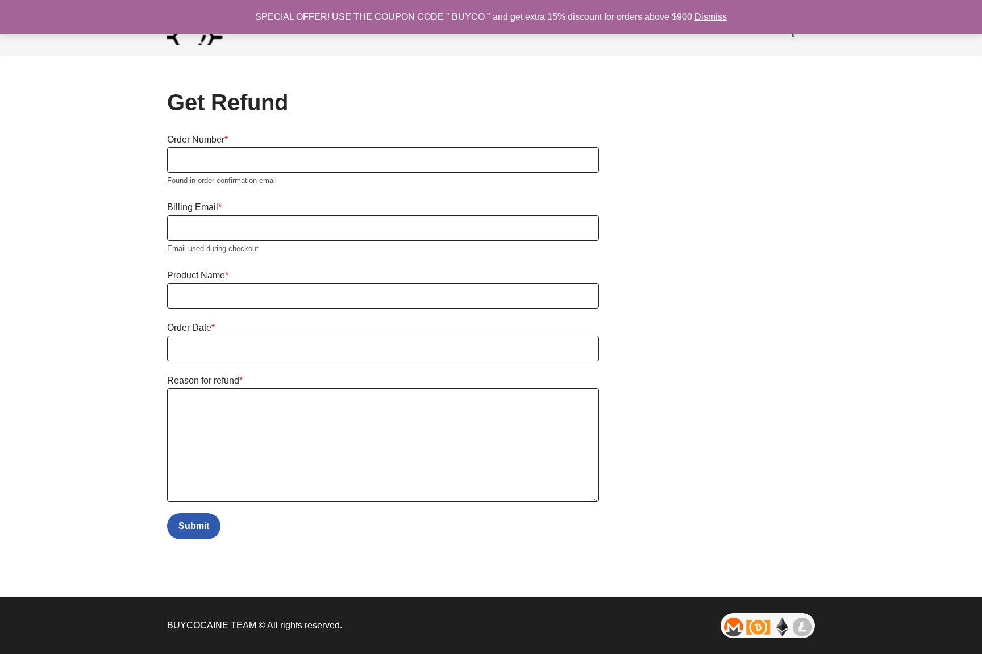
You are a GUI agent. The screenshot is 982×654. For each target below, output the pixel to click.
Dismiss (710, 17)
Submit (193, 526)
